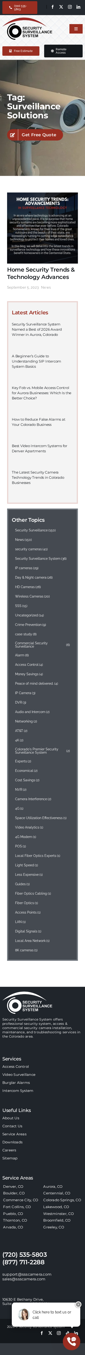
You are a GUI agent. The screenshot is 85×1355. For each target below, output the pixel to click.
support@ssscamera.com (26, 1274)
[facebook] (53, 7)
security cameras (31, 549)
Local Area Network (32, 941)
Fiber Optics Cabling (33, 893)
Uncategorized (29, 615)
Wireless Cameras (32, 596)
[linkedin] (78, 7)
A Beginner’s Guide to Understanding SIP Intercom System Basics (36, 361)
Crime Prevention (30, 625)
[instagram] (70, 7)
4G (19, 808)
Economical (26, 771)
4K (19, 740)
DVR (20, 702)
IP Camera (25, 693)
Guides (22, 884)
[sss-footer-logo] (27, 993)
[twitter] (61, 7)
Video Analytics (29, 827)
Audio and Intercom (32, 712)
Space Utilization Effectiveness (41, 818)
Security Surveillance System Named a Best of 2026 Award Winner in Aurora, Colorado (37, 329)
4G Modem (25, 837)
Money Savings (29, 674)
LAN (20, 922)
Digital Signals (28, 931)
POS (20, 846)
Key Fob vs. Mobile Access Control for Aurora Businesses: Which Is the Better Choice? (41, 392)
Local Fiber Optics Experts (37, 856)
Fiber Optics (26, 903)
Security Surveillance (35, 530)
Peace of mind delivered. (36, 683)
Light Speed (26, 865)
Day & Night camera (34, 577)
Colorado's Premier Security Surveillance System (42, 750)
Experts (23, 761)
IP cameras (27, 568)
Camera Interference (33, 799)
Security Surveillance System (41, 558)
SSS (21, 606)
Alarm (22, 655)
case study (26, 634)
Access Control (29, 665)
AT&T (21, 731)
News (46, 287)
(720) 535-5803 (24, 1254)
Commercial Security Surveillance (42, 644)
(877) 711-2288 (23, 1262)
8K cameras (26, 950)
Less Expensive (29, 874)
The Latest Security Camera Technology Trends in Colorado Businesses (38, 477)
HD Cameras (28, 587)
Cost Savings (27, 780)
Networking (26, 721)
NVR (21, 789)
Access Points (28, 912)
